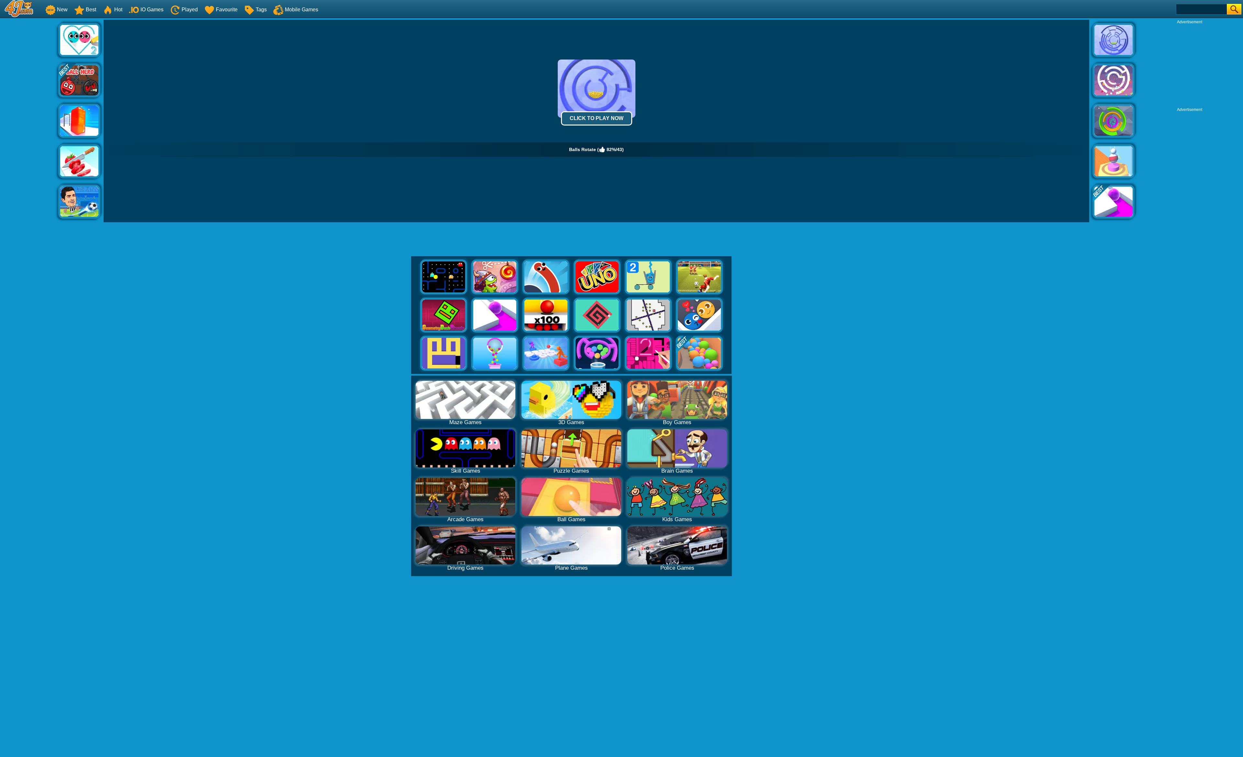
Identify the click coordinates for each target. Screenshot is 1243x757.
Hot (118, 9)
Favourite (227, 9)
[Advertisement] (29, 117)
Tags (261, 9)
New (62, 9)
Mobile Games (301, 9)
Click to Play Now (596, 118)
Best (91, 9)
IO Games (151, 9)
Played (190, 9)
